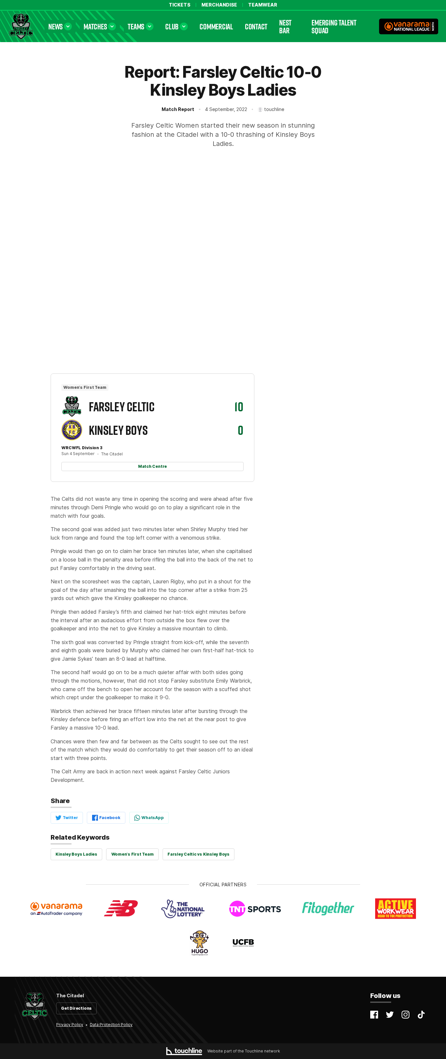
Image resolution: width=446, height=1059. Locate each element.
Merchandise (219, 5)
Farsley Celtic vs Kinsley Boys (198, 854)
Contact (256, 26)
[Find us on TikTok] (421, 1015)
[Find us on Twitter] (390, 1015)
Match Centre (152, 466)
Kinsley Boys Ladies (76, 854)
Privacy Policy (69, 1024)
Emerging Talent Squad (333, 26)
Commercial (216, 26)
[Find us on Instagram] (405, 1015)
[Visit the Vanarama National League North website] (408, 26)
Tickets (179, 5)
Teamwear (262, 5)
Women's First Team (132, 854)
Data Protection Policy (111, 1024)
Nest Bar (285, 26)
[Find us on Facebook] (374, 1015)
